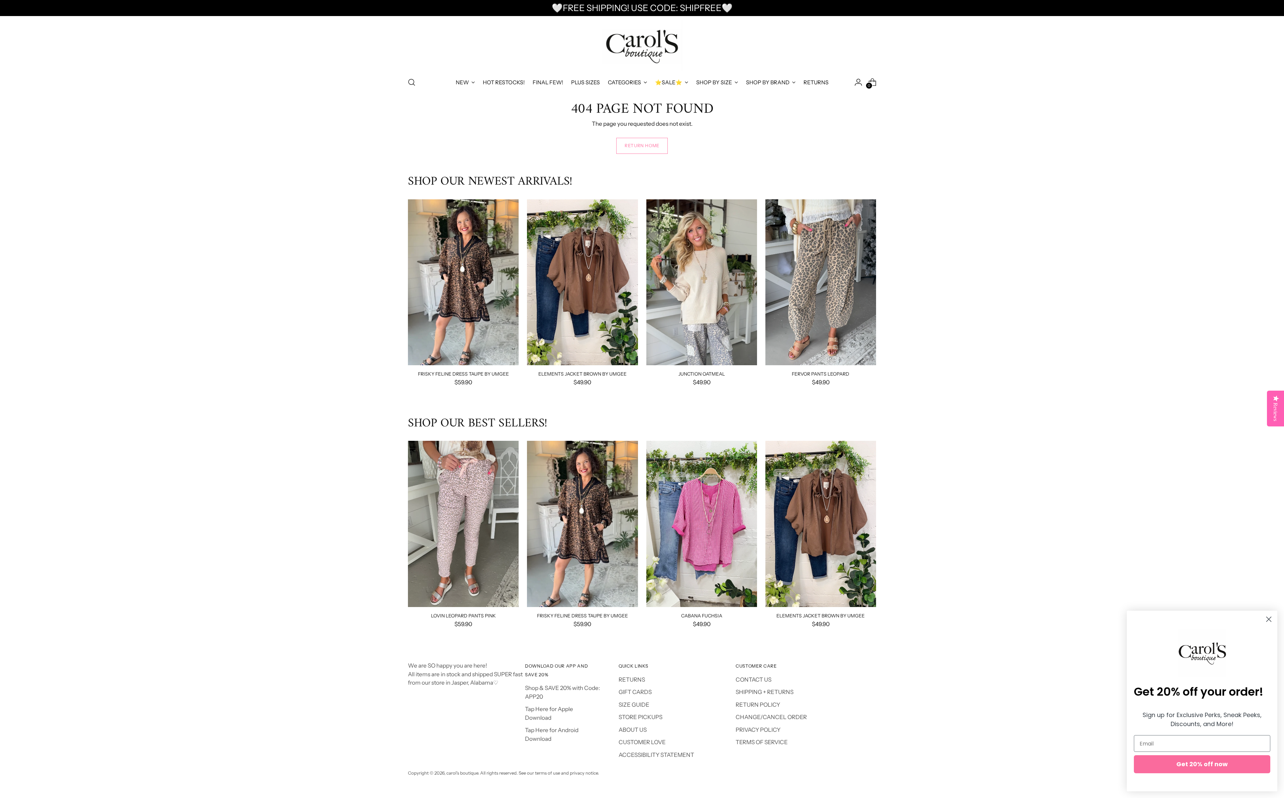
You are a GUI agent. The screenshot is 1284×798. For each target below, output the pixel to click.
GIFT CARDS (635, 692)
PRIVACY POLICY (758, 729)
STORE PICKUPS (640, 717)
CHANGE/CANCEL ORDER (771, 717)
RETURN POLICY (758, 704)
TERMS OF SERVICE (762, 742)
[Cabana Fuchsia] (701, 524)
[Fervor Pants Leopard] (820, 282)
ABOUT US (633, 729)
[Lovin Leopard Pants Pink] (463, 524)
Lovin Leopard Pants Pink (463, 615)
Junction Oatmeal (701, 374)
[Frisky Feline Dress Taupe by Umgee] (463, 282)
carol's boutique (462, 773)
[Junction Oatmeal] (701, 282)
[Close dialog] (1269, 619)
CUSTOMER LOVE (642, 742)
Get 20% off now (1202, 764)
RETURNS (632, 679)
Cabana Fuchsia (701, 615)
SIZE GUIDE (634, 704)
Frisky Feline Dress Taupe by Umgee (463, 374)
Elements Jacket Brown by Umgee (582, 374)
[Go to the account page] (858, 82)
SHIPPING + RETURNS (764, 692)
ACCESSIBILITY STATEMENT (656, 755)
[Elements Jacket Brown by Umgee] (582, 282)
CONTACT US (753, 679)
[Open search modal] (411, 82)
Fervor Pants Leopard (820, 374)
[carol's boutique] (642, 45)
